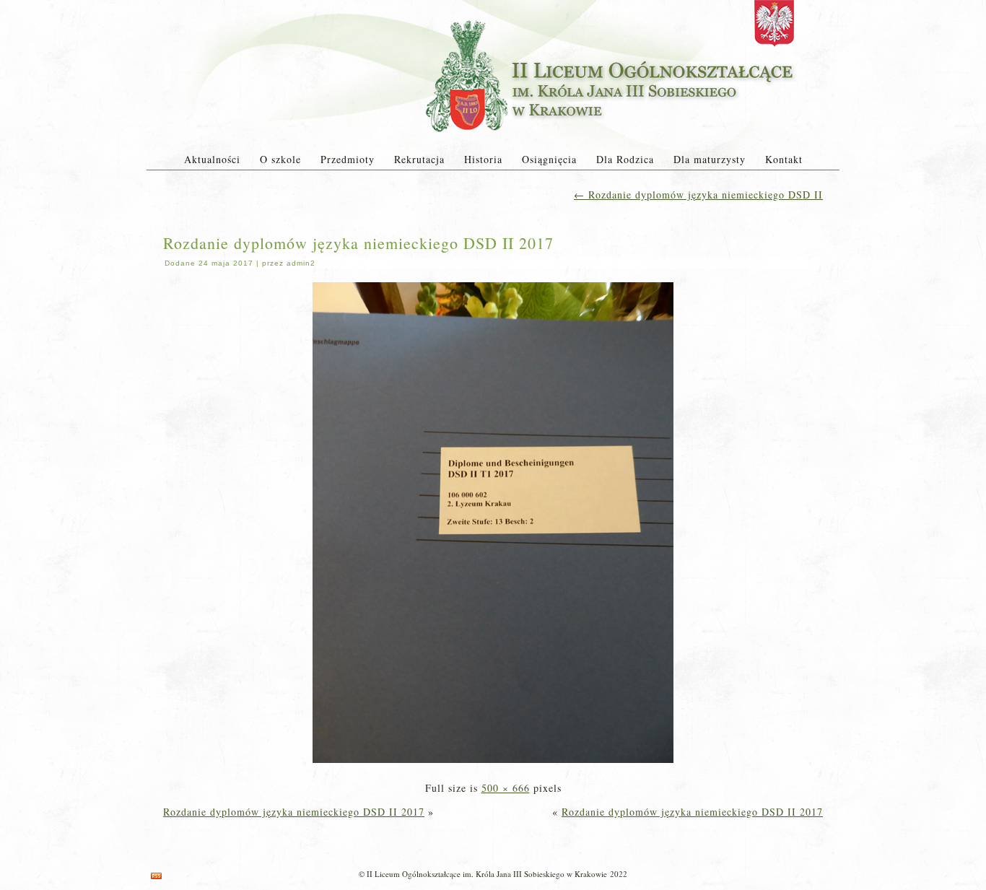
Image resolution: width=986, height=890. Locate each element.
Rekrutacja (419, 159)
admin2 (301, 263)
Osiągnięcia (549, 159)
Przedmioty (347, 159)
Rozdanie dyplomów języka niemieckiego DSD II (698, 194)
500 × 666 (505, 788)
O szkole (280, 159)
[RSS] (156, 876)
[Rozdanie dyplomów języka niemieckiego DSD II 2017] (493, 764)
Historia (483, 159)
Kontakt (784, 159)
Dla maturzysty (709, 159)
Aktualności (212, 159)
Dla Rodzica (625, 159)
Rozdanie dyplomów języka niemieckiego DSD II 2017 (358, 242)
